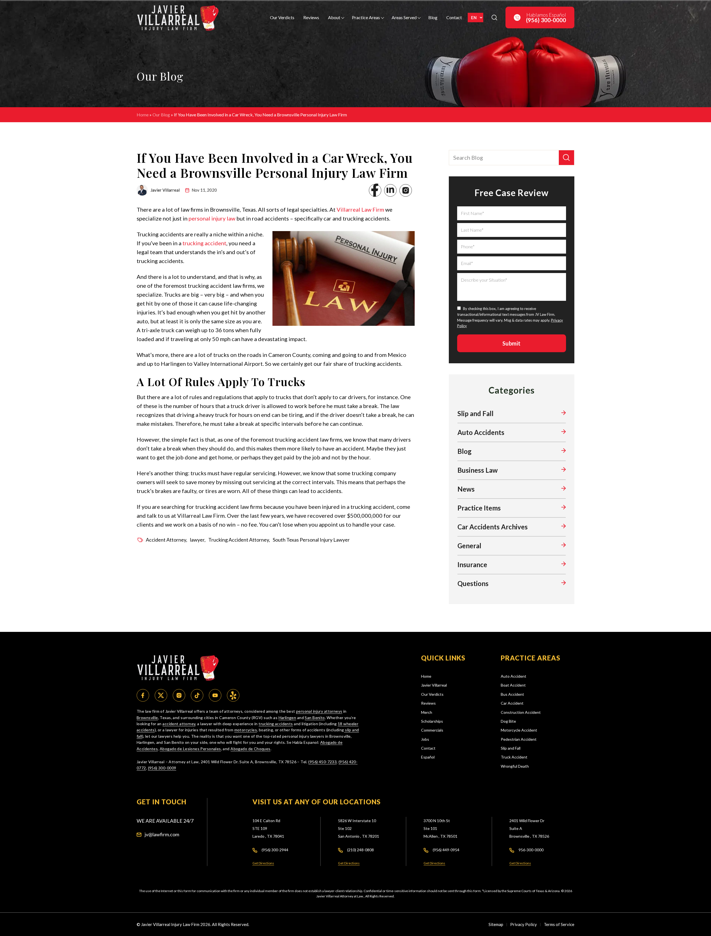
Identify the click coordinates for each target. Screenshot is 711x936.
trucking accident (204, 243)
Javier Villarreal (434, 685)
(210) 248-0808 (360, 849)
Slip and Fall (475, 413)
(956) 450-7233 (322, 761)
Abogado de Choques (251, 748)
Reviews (311, 17)
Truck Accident (514, 757)
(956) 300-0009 (162, 767)
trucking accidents (276, 723)
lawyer (197, 540)
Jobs (425, 739)
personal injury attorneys (319, 711)
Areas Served (404, 17)
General (469, 546)
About (334, 17)
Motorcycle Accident (519, 730)
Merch (426, 712)
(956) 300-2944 (275, 849)
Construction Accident (521, 712)
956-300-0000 (531, 849)
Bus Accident (512, 694)
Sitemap (496, 924)
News (466, 489)
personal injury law (212, 218)
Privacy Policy (523, 924)
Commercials (432, 730)
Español (428, 757)
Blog (432, 17)
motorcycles (245, 729)
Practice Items (479, 508)
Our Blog (161, 114)
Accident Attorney (166, 540)
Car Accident (512, 703)
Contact (454, 17)
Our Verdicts (282, 17)
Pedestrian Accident (519, 739)
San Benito (315, 717)
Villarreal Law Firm (360, 209)
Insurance (472, 564)
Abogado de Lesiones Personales (190, 748)
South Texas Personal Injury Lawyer (311, 540)
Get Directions (263, 863)
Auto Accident (513, 676)
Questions (473, 583)
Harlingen (287, 717)
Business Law (477, 470)
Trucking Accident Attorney (238, 540)
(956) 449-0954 (446, 849)
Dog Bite (508, 721)
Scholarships (432, 721)
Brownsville (147, 717)
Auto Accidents (480, 432)
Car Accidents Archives (492, 527)
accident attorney (178, 723)
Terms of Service (559, 924)
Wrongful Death (515, 766)
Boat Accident (513, 685)
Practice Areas (366, 17)
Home (143, 114)
